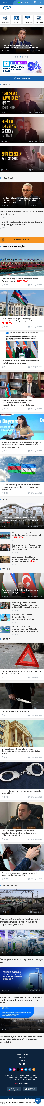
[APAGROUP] (22, 1083)
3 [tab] (20, 57)
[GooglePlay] (14, 1089)
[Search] (35, 2)
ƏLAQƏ (22, 1057)
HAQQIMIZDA (22, 1054)
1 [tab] (15, 57)
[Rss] (33, 1069)
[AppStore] (30, 1089)
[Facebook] (10, 1069)
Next (40, 40)
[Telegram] (25, 1069)
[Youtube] (22, 1069)
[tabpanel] (22, 40)
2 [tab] (17, 57)
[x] (18, 1069)
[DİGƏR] (40, 8)
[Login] (41, 2)
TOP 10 (22, 1064)
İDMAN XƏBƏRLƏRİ (22, 240)
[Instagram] (14, 1069)
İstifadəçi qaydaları (15, 1099)
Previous (3, 40)
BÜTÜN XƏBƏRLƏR (22, 78)
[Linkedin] (29, 1069)
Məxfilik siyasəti (30, 1099)
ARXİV (22, 1061)
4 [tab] (22, 57)
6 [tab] (27, 57)
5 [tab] (25, 57)
